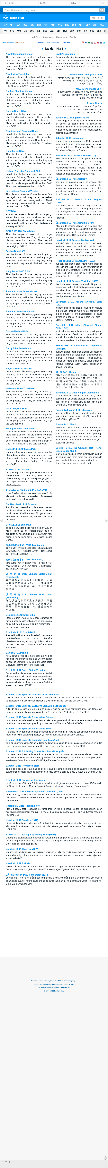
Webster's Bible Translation (20, 388)
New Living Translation (18, 74)
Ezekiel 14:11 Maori (66, 424)
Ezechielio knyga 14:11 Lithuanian (74, 410)
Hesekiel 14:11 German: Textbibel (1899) (77, 281)
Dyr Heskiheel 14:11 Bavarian (21, 504)
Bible (4, 42)
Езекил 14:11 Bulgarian (18, 525)
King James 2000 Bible (18, 271)
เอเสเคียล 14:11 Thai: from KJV (22, 849)
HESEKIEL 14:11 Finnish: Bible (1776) (76, 155)
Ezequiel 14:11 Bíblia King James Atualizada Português (35, 751)
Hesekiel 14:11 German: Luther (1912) (75, 261)
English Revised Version (19, 368)
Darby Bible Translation (18, 348)
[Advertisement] (54, 940)
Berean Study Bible (16, 111)
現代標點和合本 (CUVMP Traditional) (25, 545)
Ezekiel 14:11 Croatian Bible (20, 615)
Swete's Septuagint (66, 54)
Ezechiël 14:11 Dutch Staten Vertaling (26, 670)
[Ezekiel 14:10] (3, 527)
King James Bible (15, 151)
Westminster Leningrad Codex (86, 74)
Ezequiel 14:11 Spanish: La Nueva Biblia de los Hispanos (36, 706)
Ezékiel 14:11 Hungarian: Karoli (72, 117)
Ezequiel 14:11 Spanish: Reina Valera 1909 (28, 728)
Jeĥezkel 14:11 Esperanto (69, 138)
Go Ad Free (5, 1162)
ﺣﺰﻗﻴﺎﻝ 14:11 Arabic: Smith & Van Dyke (26, 490)
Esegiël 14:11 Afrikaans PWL (21, 449)
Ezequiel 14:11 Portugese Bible (22, 766)
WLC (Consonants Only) (89, 89)
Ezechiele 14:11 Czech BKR (20, 632)
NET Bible (11, 211)
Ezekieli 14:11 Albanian (18, 469)
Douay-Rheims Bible (17, 331)
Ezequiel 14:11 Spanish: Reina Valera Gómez (29, 717)
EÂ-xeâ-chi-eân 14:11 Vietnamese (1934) (27, 875)
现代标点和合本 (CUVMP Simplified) (24, 559)
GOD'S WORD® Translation (20, 231)
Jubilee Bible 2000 (15, 251)
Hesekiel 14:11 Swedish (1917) (22, 820)
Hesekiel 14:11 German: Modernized (75, 240)
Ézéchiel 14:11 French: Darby (71, 179)
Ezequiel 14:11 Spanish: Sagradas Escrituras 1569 (32, 740)
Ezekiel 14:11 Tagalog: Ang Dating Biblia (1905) (31, 834)
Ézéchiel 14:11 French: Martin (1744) (75, 223)
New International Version (19, 54)
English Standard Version (19, 91)
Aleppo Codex (94, 103)
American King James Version (22, 291)
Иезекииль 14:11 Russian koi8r (23, 806)
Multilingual (11, 42)
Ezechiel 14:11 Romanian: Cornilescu (26, 780)
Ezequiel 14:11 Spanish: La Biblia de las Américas (32, 694)
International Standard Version (22, 191)
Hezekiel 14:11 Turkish (18, 863)
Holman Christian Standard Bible (23, 171)
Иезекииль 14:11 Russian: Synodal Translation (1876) (34, 791)
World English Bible (16, 408)
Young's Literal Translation (20, 428)
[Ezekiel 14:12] (104, 527)
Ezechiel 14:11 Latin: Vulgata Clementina (77, 392)
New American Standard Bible (22, 131)
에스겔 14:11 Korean (66, 372)
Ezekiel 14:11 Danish (17, 653)
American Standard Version (20, 311)
